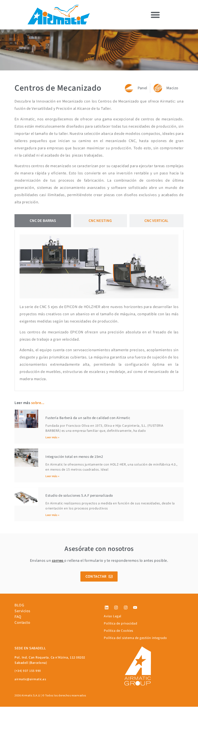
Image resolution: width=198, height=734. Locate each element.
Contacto (22, 622)
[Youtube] (135, 607)
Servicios (22, 611)
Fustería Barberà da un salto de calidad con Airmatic (87, 417)
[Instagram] (116, 607)
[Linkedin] (106, 607)
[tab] (42, 220)
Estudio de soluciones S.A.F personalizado (79, 495)
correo (58, 560)
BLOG (19, 605)
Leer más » (52, 437)
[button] (155, 14)
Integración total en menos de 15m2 (74, 456)
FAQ (17, 616)
